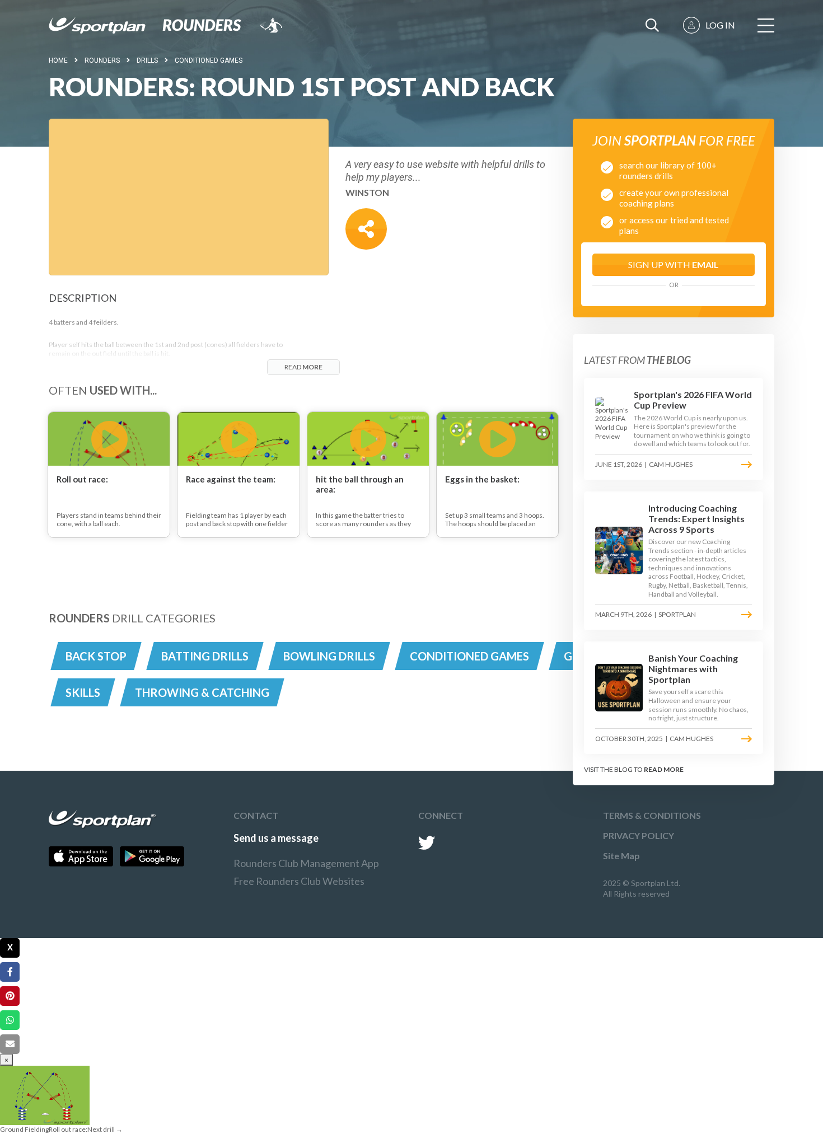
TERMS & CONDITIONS (652, 815)
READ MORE (664, 769)
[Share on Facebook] (10, 972)
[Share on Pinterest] (10, 996)
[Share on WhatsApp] (10, 1020)
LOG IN (720, 25)
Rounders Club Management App (306, 863)
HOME (58, 60)
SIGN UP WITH (673, 264)
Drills (147, 60)
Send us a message (276, 838)
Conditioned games (208, 60)
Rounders (102, 60)
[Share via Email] (10, 1044)
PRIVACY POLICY (638, 835)
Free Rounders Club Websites (298, 881)
